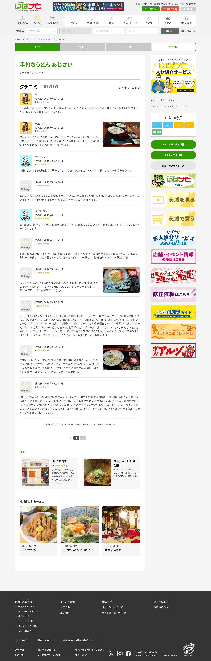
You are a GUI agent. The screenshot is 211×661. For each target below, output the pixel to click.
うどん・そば (182, 106)
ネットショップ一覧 (112, 607)
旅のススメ (23, 616)
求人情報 (186, 23)
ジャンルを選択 (102, 31)
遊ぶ (111, 23)
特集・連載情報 (23, 601)
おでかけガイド (25, 621)
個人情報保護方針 (47, 649)
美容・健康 (93, 23)
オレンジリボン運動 (28, 626)
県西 (163, 100)
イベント (37, 23)
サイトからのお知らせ (114, 612)
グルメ (74, 23)
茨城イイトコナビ (26, 606)
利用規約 (19, 654)
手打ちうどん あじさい (46, 39)
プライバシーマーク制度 (144, 652)
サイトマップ (81, 654)
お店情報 (65, 607)
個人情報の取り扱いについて (89, 649)
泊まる (167, 23)
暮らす (149, 23)
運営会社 (19, 649)
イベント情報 (67, 601)
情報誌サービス (46, 640)
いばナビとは (160, 601)
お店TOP (52, 23)
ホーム (18, 39)
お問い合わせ (161, 607)
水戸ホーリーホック (28, 611)
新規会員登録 (170, 8)
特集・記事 (23, 23)
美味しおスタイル (26, 630)
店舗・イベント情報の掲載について (80, 640)
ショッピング (130, 23)
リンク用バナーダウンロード (51, 654)
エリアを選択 (34, 31)
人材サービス (21, 640)
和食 (171, 106)
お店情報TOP (29, 39)
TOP (37, 47)
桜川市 (171, 100)
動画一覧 (107, 601)
